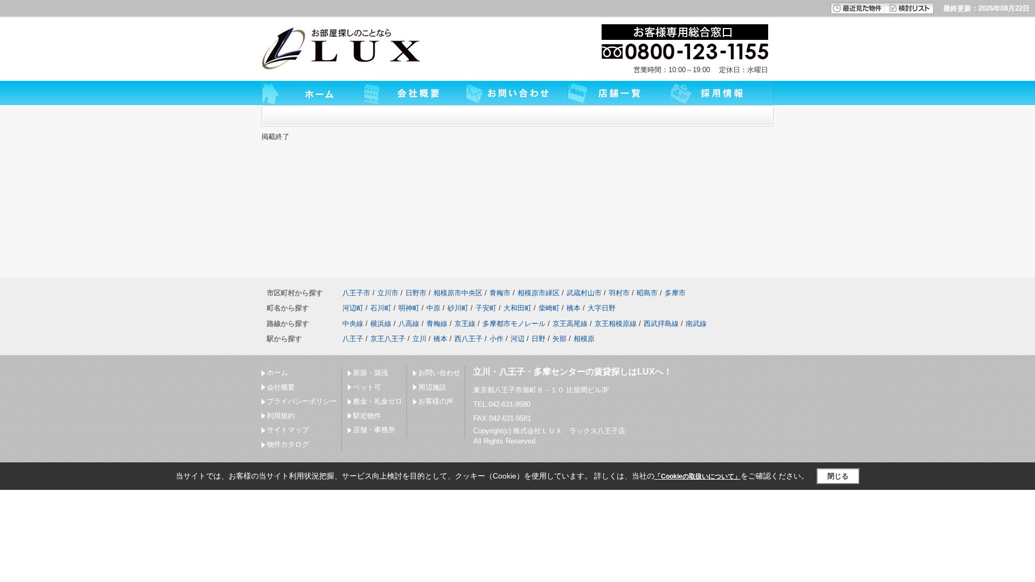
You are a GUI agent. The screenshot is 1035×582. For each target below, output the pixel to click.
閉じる (837, 476)
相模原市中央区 (457, 293)
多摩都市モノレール (514, 324)
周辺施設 (432, 387)
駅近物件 (367, 416)
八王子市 (356, 293)
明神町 (408, 308)
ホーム (277, 373)
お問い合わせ (439, 373)
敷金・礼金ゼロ (377, 401)
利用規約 (281, 416)
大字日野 (602, 308)
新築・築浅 (370, 373)
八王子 (352, 339)
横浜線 (380, 324)
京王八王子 (387, 339)
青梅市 (499, 293)
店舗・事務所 (374, 430)
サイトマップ (288, 430)
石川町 (380, 308)
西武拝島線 (661, 324)
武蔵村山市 (584, 293)
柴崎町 (549, 308)
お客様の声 (435, 401)
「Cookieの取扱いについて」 (697, 476)
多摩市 (675, 293)
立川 (419, 339)
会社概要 (281, 387)
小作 (496, 339)
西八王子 (468, 339)
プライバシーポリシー (302, 401)
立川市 (387, 293)
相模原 (584, 339)
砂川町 (457, 308)
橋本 (574, 308)
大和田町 (517, 308)
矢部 (560, 339)
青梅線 (436, 324)
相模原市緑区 (539, 293)
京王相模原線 (616, 324)
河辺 (517, 339)
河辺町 (352, 308)
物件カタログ (288, 444)
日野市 (415, 293)
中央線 (352, 324)
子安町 (485, 308)
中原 (433, 308)
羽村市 (619, 293)
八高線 (408, 324)
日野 (539, 339)
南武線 (696, 324)
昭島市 (647, 293)
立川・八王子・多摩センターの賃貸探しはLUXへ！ (572, 371)
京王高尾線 (570, 324)
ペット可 (367, 387)
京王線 (464, 324)
